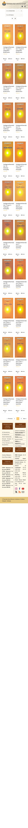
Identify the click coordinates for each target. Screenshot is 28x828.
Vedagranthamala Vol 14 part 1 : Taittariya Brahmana (8, 88)
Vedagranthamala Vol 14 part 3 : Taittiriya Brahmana (8, 127)
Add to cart (5, 59)
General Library (18, 437)
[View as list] (15, 18)
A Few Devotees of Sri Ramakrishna (7, 443)
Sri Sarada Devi (5, 434)
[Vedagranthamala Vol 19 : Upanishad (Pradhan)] (7, 230)
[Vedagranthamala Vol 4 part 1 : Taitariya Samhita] (20, 308)
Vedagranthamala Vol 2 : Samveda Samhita (21, 245)
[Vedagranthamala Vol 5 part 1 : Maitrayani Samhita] (20, 347)
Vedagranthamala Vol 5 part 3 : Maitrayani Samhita (21, 401)
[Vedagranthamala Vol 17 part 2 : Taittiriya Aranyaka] (7, 191)
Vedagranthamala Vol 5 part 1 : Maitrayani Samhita (21, 362)
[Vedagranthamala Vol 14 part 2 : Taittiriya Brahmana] (20, 73)
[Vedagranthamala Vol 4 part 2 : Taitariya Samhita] (7, 347)
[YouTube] (23, 489)
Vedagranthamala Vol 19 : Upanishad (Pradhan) (8, 245)
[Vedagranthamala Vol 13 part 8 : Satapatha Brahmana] (20, 34)
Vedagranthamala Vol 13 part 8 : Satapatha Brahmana (21, 49)
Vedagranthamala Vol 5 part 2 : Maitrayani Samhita (8, 401)
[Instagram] (16, 489)
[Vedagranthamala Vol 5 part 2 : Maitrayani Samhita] (7, 386)
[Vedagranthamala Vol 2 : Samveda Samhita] (20, 230)
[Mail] (23, 492)
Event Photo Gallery (6, 457)
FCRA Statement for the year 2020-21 (7, 468)
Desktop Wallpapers (6, 455)
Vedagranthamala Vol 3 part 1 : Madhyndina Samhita (21, 284)
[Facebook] (19, 489)
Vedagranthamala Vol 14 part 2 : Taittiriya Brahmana (21, 88)
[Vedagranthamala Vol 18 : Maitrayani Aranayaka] (20, 191)
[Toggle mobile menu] (25, 6)
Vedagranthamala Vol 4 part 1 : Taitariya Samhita (21, 323)
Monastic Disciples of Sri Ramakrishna (7, 439)
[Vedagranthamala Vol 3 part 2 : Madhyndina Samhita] (7, 308)
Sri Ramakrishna (6, 432)
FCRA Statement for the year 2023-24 (7, 479)
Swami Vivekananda (6, 436)
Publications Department (18, 442)
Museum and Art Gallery (19, 440)
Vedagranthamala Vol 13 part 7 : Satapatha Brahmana (8, 49)
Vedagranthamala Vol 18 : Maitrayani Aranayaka (21, 206)
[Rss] (19, 492)
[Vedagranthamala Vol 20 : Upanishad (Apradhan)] (7, 269)
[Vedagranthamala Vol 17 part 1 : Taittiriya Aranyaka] (20, 152)
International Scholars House (20, 435)
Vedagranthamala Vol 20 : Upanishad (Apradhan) (8, 284)
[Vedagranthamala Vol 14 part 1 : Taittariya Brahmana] (7, 73)
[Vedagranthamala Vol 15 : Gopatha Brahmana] (20, 113)
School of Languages (20, 443)
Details (10, 58)
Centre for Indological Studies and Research (20, 431)
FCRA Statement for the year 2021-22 (7, 472)
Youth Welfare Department (18, 446)
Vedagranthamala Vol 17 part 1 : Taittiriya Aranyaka (21, 167)
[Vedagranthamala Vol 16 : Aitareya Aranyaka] (7, 152)
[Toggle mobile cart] (22, 6)
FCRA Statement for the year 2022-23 (7, 475)
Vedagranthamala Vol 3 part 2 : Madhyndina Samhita (8, 323)
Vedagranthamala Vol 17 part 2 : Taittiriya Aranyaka (8, 206)
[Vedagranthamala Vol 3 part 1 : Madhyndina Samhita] (20, 269)
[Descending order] (21, 10)
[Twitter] (16, 492)
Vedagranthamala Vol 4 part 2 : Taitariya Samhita (8, 362)
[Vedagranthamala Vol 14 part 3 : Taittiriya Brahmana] (7, 113)
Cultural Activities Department (19, 433)
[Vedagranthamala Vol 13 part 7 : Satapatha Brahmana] (7, 34)
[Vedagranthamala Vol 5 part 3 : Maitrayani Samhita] (20, 386)
